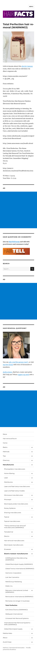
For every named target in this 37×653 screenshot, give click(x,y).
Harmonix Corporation (13, 573)
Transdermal (8, 532)
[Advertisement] (18, 210)
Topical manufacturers (12, 521)
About (5, 638)
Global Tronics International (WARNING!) (19, 568)
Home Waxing (9, 473)
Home (5, 443)
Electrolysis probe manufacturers (16, 504)
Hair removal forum (10, 438)
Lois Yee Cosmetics (12, 577)
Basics (5, 447)
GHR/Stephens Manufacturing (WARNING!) (16, 559)
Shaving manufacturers (12, 512)
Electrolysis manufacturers (13, 545)
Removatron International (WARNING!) (19, 596)
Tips (4, 456)
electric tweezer (27, 66)
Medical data (7, 633)
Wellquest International (13, 614)
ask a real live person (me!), (18, 362)
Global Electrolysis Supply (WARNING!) (19, 564)
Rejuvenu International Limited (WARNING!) (16, 591)
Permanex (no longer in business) (17, 601)
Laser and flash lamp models (14, 491)
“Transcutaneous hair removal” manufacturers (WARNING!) (15, 526)
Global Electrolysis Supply (13, 629)
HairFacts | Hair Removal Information (14, 647)
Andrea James (7, 372)
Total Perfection (11, 605)
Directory (6, 460)
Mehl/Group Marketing (13, 582)
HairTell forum (14, 242)
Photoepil (7, 499)
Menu (31, 6)
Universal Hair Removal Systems (17, 618)
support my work (23, 374)
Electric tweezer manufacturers (16, 554)
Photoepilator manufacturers (14, 469)
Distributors (8, 482)
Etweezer (7, 549)
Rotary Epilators (10, 508)
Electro (6, 536)
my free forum (8, 364)
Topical (6, 517)
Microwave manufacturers (13, 495)
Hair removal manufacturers (14, 540)
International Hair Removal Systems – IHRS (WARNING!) (17, 623)
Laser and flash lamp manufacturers (17, 486)
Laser (6, 478)
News (5, 434)
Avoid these (7, 642)
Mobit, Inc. (9, 586)
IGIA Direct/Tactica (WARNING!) (16, 610)
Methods (6, 451)
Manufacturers (8, 465)
